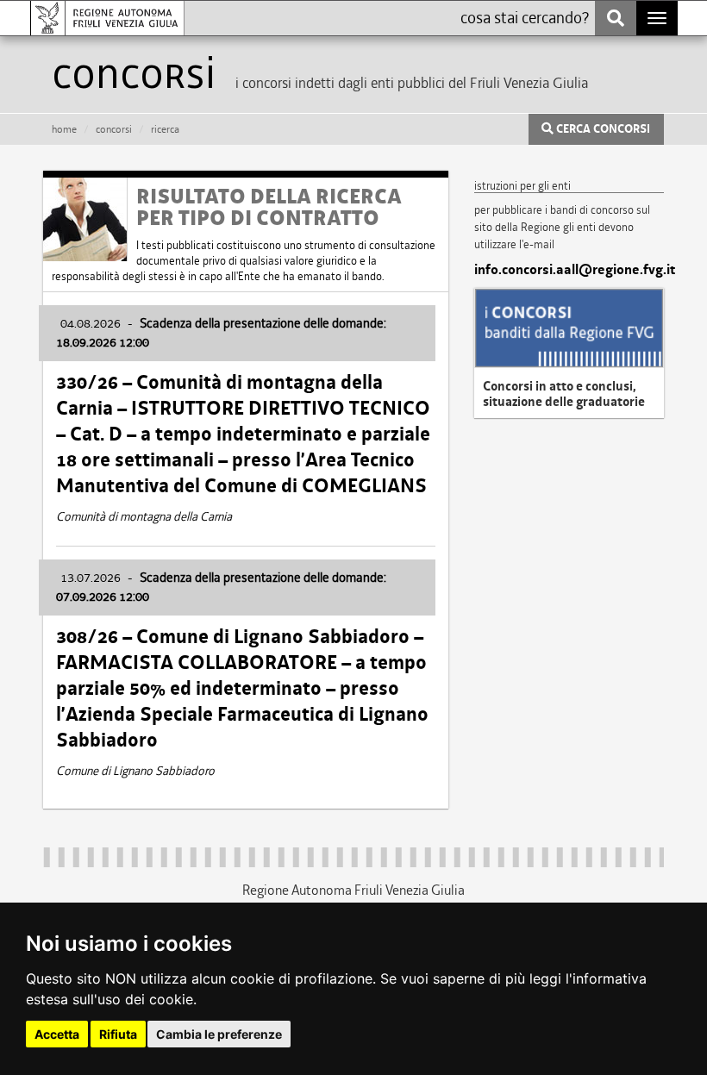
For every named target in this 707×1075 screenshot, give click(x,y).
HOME (64, 129)
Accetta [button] (56, 1034)
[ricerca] (615, 18)
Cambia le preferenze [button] (219, 1034)
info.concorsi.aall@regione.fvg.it (569, 270)
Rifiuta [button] (118, 1034)
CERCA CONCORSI (602, 129)
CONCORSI (114, 129)
